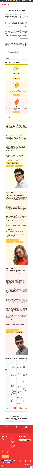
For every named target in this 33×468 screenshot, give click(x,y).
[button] (2, 466)
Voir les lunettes (10, 165)
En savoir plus (16, 78)
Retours (12, 438)
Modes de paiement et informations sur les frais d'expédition (5, 442)
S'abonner (28, 440)
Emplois (12, 444)
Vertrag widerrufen (5, 456)
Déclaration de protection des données (13, 446)
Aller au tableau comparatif (12, 163)
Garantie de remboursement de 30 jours (5, 452)
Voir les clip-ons (19, 165)
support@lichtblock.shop (15, 418)
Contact (12, 440)
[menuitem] (14, 4)
